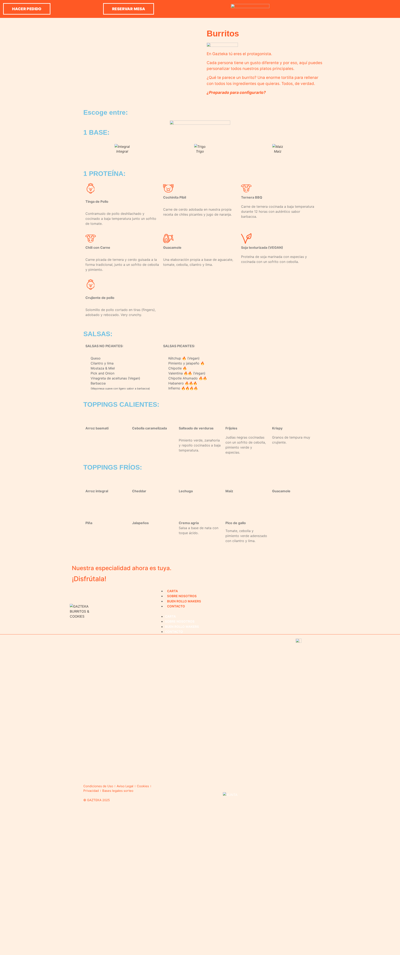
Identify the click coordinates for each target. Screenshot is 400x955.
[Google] (391, 9)
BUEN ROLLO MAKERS (184, 601)
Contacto (176, 606)
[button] (26, 9)
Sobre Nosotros (182, 596)
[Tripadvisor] (381, 9)
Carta (172, 591)
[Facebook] (371, 9)
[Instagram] (360, 9)
